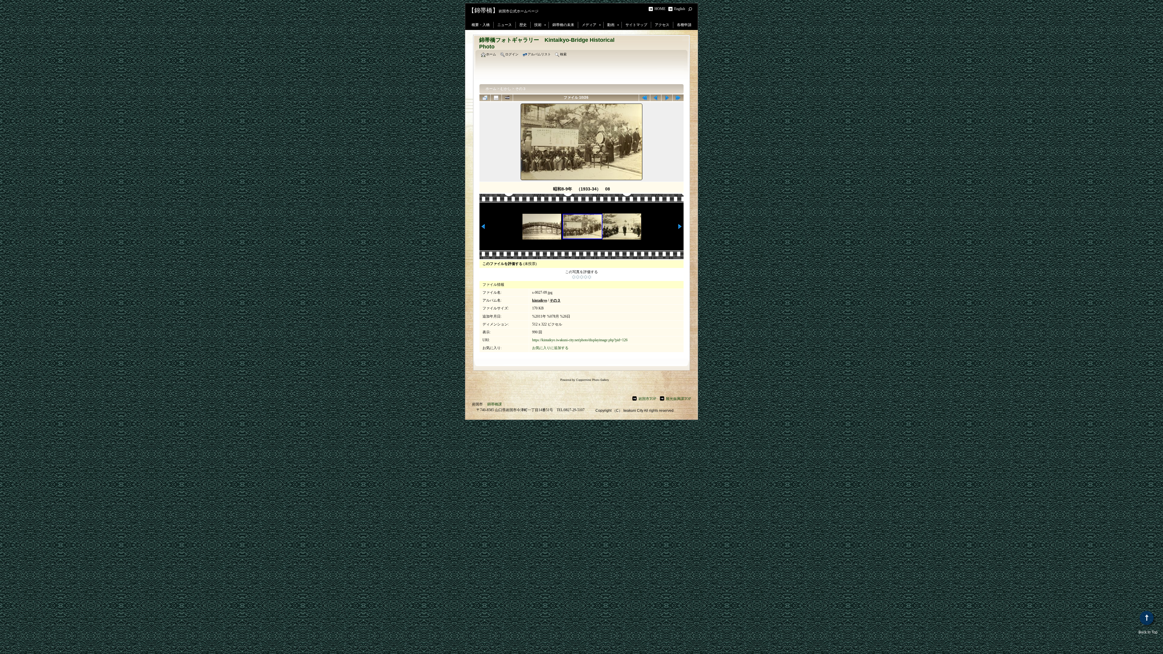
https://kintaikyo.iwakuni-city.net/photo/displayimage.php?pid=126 (580, 340)
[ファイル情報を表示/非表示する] (496, 97)
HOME (660, 9)
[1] (574, 277)
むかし (505, 89)
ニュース (504, 25)
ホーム (490, 89)
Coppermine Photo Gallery (592, 380)
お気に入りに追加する (550, 348)
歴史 (523, 25)
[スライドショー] (507, 97)
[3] (582, 277)
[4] (586, 277)
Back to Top (1148, 632)
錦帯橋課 (494, 404)
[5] (589, 277)
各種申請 (684, 25)
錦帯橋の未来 (563, 25)
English (679, 9)
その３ (520, 89)
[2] (578, 277)
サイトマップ (636, 25)
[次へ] (666, 97)
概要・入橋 (481, 25)
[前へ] (655, 97)
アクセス (662, 25)
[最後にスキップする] (678, 97)
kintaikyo (539, 300)
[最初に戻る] (644, 97)
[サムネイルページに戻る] (484, 97)
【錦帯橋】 (483, 10)
